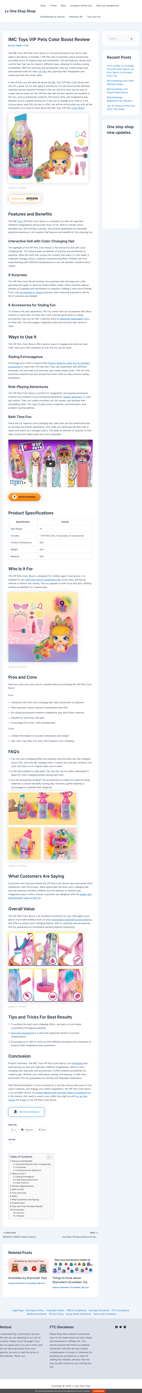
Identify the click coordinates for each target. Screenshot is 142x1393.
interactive (77, 1063)
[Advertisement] (124, 181)
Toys (20, 221)
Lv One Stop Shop (20, 11)
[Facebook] (116, 1327)
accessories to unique (31, 292)
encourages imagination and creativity (72, 919)
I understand (98, 1391)
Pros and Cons (19, 1193)
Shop (43, 5)
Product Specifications (23, 1186)
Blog (63, 5)
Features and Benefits (22, 1161)
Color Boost (78, 108)
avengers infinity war (81, 5)
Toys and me (94, 16)
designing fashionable (71, 318)
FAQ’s (14, 1196)
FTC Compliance (120, 1310)
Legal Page (18, 1310)
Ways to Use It (19, 1173)
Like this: (21, 1213)
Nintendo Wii (76, 16)
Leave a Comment (16, 1283)
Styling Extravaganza (25, 1177)
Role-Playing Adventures (27, 1180)
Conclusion (18, 1209)
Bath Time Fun (23, 1183)
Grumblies (32, 1283)
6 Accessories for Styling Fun (28, 1170)
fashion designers (72, 396)
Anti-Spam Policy (35, 1310)
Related (20, 1216)
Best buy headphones (108, 5)
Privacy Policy (56, 1314)
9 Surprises (21, 1167)
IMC (54, 82)
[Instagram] (125, 1327)
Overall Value (18, 1203)
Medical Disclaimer (37, 1314)
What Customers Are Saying (25, 1199)
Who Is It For (18, 1189)
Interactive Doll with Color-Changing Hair (33, 1164)
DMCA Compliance (77, 1310)
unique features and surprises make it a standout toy (63, 1092)
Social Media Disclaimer (78, 1314)
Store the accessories (22, 1033)
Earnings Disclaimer (99, 1310)
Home (53, 5)
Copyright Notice (55, 1310)
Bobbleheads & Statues (52, 16)
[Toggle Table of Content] (48, 1157)
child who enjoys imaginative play (43, 579)
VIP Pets (42, 71)
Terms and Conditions (104, 1314)
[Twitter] (120, 1327)
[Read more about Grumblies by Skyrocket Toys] (28, 1265)
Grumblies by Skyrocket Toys (27, 1278)
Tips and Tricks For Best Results (27, 1206)
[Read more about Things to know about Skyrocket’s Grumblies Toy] (72, 1265)
